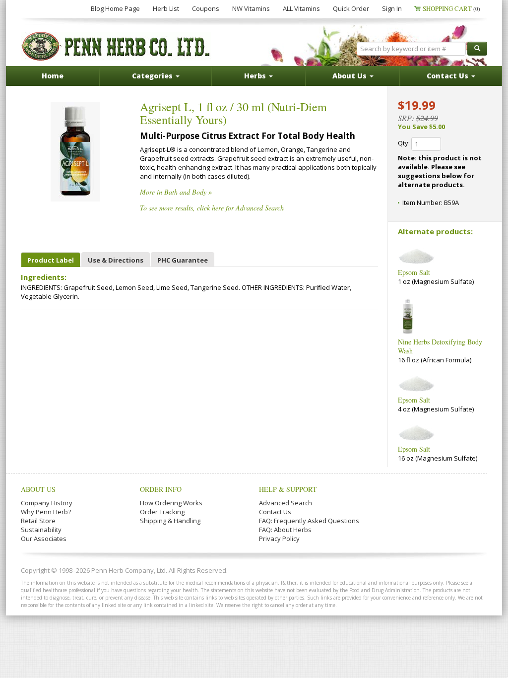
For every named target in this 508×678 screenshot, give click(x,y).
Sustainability (41, 529)
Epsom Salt (414, 272)
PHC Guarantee (182, 260)
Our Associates (43, 538)
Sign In (392, 8)
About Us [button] (350, 75)
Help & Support (288, 489)
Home (53, 75)
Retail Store (38, 520)
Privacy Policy (279, 538)
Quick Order (351, 8)
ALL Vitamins (301, 8)
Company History (46, 502)
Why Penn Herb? (46, 511)
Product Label (50, 260)
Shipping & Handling (170, 520)
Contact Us (275, 511)
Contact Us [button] (448, 75)
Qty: (404, 142)
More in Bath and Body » (176, 192)
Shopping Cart (451, 8)
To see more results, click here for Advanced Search (212, 207)
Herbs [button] (256, 75)
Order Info (161, 489)
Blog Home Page (115, 8)
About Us (38, 489)
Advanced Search (285, 502)
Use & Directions (115, 260)
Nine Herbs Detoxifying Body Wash (440, 346)
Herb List (166, 8)
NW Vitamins (251, 8)
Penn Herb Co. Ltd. (116, 46)
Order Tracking (162, 511)
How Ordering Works (171, 502)
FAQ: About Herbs (285, 529)
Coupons (205, 8)
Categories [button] (153, 75)
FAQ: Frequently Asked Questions (309, 520)
